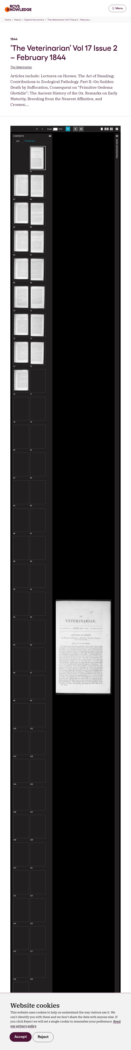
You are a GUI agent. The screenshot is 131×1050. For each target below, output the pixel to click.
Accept (20, 1036)
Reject (43, 1036)
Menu (119, 8)
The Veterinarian (21, 67)
